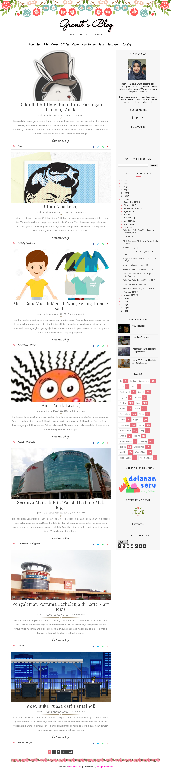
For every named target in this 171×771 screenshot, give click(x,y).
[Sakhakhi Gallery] (138, 511)
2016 (123, 298)
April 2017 (128, 224)
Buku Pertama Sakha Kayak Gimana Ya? (138, 289)
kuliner (122, 408)
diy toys (123, 403)
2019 (123, 193)
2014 (123, 304)
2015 (123, 301)
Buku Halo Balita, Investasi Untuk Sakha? (139, 280)
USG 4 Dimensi (138, 326)
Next (70, 752)
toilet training (126, 441)
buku (133, 386)
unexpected (139, 447)
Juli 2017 (128, 214)
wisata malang (146, 458)
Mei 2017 (128, 221)
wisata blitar (140, 452)
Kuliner (75, 45)
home (138, 403)
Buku (46, 45)
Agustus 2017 (130, 211)
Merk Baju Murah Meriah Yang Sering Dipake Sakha (60, 305)
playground (137, 419)
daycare (123, 397)
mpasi (141, 414)
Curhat (54, 45)
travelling (143, 441)
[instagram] (142, 118)
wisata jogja (125, 458)
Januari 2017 (130, 295)
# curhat (21, 442)
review (141, 425)
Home (31, 45)
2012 (123, 311)
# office (29, 742)
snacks (123, 436)
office (122, 419)
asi (121, 381)
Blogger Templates (105, 766)
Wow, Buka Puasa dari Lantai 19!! (60, 706)
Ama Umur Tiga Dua (140, 337)
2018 (123, 196)
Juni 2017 (128, 217)
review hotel (125, 430)
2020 (123, 189)
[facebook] (132, 118)
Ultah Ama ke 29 (61, 206)
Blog (39, 45)
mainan (137, 408)
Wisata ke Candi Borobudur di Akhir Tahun (139, 269)
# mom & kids (23, 345)
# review (33, 345)
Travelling (126, 45)
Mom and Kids (89, 45)
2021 (123, 186)
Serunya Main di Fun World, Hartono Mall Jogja (61, 504)
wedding (123, 452)
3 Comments (78, 314)
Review (102, 45)
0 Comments (78, 115)
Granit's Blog (85, 24)
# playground (35, 543)
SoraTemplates (74, 766)
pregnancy (124, 425)
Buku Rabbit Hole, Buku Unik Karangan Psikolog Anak (60, 107)
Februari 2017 (130, 292)
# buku (20, 146)
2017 (123, 199)
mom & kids (125, 414)
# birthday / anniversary (26, 243)
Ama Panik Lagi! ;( (61, 405)
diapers (138, 397)
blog (122, 386)
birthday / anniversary (139, 381)
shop (142, 430)
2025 (123, 180)
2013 (123, 307)
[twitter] (137, 118)
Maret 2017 (129, 227)
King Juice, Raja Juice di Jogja (134, 284)
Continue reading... (60, 141)
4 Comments (78, 711)
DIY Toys (65, 45)
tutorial (123, 447)
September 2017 (132, 208)
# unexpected (30, 442)
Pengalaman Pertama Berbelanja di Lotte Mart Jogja (60, 606)
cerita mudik (125, 392)
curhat (141, 392)
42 (63, 752)
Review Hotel (113, 45)
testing (137, 436)
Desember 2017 (131, 202)
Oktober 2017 (130, 205)
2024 (123, 183)
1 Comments (78, 512)
